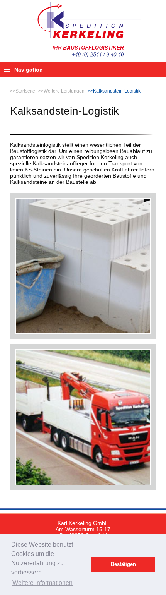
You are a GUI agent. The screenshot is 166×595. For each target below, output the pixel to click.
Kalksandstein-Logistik (117, 91)
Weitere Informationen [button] (42, 583)
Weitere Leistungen (64, 91)
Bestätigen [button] (123, 564)
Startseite (25, 91)
